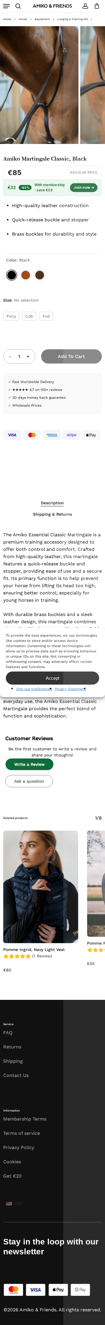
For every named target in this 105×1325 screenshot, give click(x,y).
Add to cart (71, 356)
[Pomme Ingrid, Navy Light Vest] (40, 887)
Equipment (42, 19)
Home (7, 19)
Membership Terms (24, 1119)
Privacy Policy (18, 1147)
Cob (29, 316)
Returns (12, 1047)
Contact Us (16, 1075)
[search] (18, 5)
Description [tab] (52, 503)
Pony (11, 316)
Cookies (12, 1161)
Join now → (84, 187)
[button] (6, 6)
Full (46, 316)
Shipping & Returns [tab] (52, 514)
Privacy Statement (70, 689)
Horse (23, 19)
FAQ (8, 1032)
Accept (52, 678)
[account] (85, 5)
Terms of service (21, 1133)
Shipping (13, 1061)
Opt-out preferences (34, 689)
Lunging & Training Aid (72, 19)
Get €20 (12, 1176)
